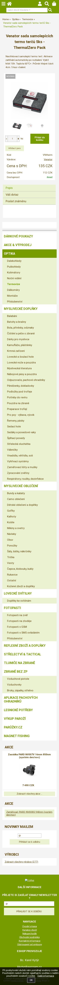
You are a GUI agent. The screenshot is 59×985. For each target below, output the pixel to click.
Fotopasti (12, 608)
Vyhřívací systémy (18, 461)
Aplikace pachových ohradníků (21, 699)
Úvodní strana (29, 926)
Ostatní (11, 580)
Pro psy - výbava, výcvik (20, 414)
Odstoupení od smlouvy (29, 944)
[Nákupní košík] (55, 4)
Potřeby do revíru (17, 397)
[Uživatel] (41, 4)
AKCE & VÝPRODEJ (17, 245)
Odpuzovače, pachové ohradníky (26, 379)
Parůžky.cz (13, 727)
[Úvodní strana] (11, 4)
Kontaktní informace (29, 940)
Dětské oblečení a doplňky (22, 504)
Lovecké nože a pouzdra (21, 362)
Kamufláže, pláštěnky (19, 345)
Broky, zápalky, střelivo (20, 690)
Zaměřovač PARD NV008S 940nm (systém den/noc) (29, 813)
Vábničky (12, 449)
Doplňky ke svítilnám (19, 600)
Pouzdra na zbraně (18, 403)
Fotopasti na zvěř (17, 615)
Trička (10, 557)
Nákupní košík (29, 933)
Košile (10, 522)
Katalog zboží (29, 930)
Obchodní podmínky (29, 937)
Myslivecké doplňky (21, 309)
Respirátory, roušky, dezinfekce (25, 478)
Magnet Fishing (17, 736)
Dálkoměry (13, 289)
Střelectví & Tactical (22, 654)
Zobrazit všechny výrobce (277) (21, 861)
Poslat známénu (16, 201)
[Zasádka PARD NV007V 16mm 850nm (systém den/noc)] (29, 770)
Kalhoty (11, 516)
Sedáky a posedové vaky (21, 432)
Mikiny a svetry (16, 528)
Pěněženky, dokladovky (20, 385)
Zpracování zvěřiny (18, 473)
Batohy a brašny (16, 321)
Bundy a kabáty (16, 493)
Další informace (45, 975)
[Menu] (3, 4)
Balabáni (12, 316)
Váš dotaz (12, 194)
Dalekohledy (14, 260)
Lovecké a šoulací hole (20, 356)
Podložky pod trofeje (19, 391)
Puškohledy (14, 266)
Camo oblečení (16, 499)
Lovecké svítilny (18, 593)
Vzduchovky (14, 684)
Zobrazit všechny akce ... (29, 793)
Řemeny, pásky (15, 420)
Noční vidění (14, 278)
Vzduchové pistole (18, 678)
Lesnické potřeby (18, 710)
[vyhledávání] (48, 4)
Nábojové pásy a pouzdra (22, 374)
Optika (9, 253)
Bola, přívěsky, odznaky (20, 327)
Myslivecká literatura (19, 368)
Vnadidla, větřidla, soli (20, 455)
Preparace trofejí (17, 409)
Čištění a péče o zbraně (21, 333)
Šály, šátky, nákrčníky (19, 551)
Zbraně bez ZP (16, 671)
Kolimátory (13, 272)
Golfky (11, 510)
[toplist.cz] (29, 880)
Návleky (11, 533)
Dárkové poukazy (18, 236)
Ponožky (12, 545)
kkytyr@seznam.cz (29, 967)
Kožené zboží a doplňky (21, 586)
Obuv (10, 539)
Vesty (10, 563)
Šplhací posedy (16, 438)
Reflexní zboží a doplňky (25, 646)
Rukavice (12, 574)
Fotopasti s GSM (17, 626)
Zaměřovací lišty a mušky (22, 467)
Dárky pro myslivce (18, 339)
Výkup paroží (15, 719)
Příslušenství (14, 301)
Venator (48, 159)
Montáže (12, 295)
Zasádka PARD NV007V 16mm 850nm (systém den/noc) (29, 756)
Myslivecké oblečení (21, 486)
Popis (9, 187)
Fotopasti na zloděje (19, 621)
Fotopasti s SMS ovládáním (23, 632)
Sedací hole (14, 426)
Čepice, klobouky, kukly (20, 568)
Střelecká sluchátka (18, 443)
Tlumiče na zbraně (19, 663)
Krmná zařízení (16, 350)
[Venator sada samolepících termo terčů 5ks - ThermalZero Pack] (29, 100)
